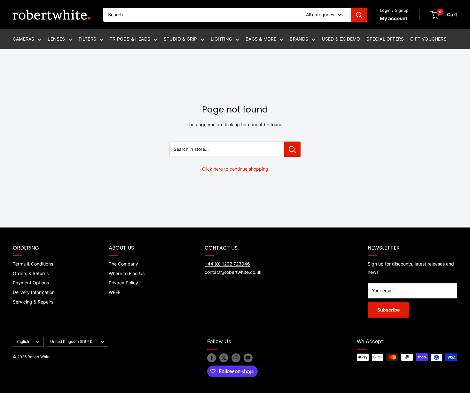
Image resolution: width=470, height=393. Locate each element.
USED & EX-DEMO (341, 39)
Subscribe (388, 309)
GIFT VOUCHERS (428, 39)
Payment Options (31, 282)
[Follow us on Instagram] (235, 357)
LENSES (56, 39)
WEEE (115, 292)
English (22, 341)
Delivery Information (34, 292)
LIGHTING (221, 39)
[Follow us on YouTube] (248, 357)
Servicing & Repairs (33, 301)
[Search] (359, 15)
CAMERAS (23, 39)
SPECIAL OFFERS (385, 39)
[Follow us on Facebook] (211, 357)
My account (393, 18)
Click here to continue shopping (235, 169)
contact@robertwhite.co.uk (233, 272)
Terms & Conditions (33, 263)
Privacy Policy (123, 282)
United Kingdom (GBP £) (72, 341)
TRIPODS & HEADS (130, 39)
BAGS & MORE (261, 39)
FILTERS (87, 39)
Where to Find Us (127, 273)
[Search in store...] (292, 149)
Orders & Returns (31, 273)
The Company (123, 263)
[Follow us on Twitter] (223, 357)
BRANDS (299, 39)
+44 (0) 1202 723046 (227, 263)
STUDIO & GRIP (180, 39)
